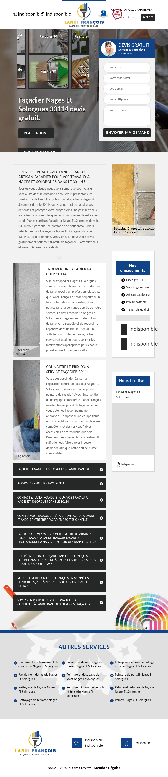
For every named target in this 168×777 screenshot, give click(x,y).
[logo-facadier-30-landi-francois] (84, 14)
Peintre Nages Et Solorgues (133, 700)
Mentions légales (107, 768)
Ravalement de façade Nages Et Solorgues (37, 677)
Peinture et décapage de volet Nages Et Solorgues (83, 677)
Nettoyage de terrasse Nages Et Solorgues (37, 702)
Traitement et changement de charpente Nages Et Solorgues (38, 664)
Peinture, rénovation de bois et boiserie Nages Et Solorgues (85, 692)
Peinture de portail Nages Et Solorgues (133, 677)
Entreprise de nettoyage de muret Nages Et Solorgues (85, 664)
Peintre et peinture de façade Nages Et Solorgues (134, 690)
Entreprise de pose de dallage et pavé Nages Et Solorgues (134, 664)
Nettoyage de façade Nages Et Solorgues (36, 690)
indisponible (28, 14)
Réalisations (36, 133)
